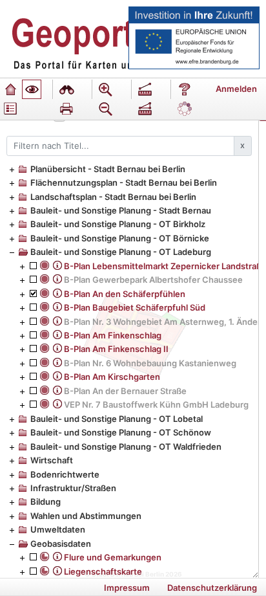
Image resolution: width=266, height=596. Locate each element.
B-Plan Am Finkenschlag (112, 335)
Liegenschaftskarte (103, 571)
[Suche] (66, 89)
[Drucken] (66, 108)
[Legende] (10, 108)
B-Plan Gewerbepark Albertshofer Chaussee (153, 279)
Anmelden (236, 88)
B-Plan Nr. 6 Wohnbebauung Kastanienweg (150, 363)
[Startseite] (10, 89)
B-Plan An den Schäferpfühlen (124, 294)
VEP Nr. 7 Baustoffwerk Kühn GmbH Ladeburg (156, 404)
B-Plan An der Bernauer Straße (125, 391)
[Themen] (31, 89)
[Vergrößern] (106, 89)
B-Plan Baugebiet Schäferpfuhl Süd (134, 307)
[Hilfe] (184, 89)
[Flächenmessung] (145, 108)
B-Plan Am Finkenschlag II (116, 349)
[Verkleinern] (106, 108)
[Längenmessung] (145, 89)
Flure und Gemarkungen (112, 557)
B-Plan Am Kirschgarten (112, 376)
